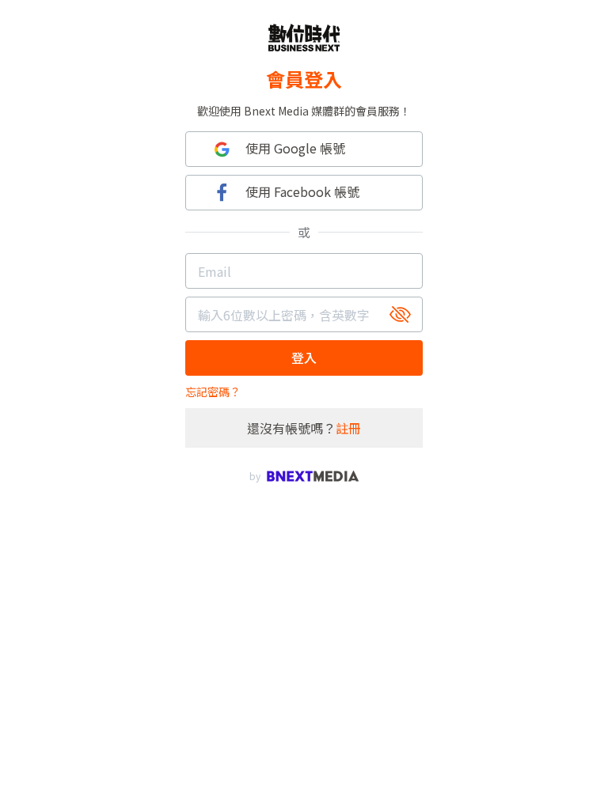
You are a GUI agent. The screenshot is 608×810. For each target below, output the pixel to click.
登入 (304, 357)
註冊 (348, 427)
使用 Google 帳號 (295, 147)
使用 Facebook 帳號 (302, 191)
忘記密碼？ (213, 391)
